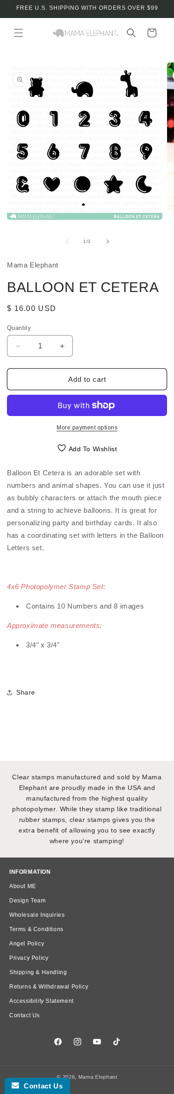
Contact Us (24, 1015)
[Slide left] (67, 241)
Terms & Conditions (36, 929)
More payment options (87, 427)
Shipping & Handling (38, 972)
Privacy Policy (28, 958)
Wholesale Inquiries (36, 915)
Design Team (27, 900)
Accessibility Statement (41, 1001)
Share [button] (25, 692)
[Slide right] (107, 241)
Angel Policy (26, 943)
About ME (22, 886)
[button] (18, 33)
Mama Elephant (97, 1077)
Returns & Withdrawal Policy (48, 986)
